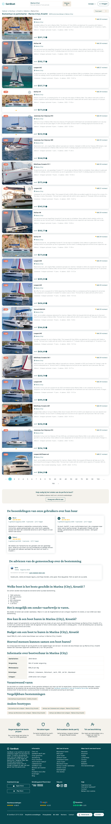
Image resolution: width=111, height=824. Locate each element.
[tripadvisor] (78, 802)
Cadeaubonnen (37, 763)
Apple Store (20, 786)
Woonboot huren (62, 763)
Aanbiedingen (61, 769)
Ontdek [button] (91, 4)
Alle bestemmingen (87, 765)
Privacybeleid (47, 814)
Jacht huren (61, 755)
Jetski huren (61, 761)
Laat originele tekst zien (37, 573)
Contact (84, 789)
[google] (43, 802)
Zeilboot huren (62, 757)
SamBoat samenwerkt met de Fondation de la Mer (71, 688)
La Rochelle (85, 757)
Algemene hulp (86, 785)
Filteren (66, 3)
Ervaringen (35, 774)
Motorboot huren (62, 751)
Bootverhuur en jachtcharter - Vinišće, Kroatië (23, 699)
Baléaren (84, 763)
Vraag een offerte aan (55, 499)
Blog (33, 776)
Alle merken (61, 772)
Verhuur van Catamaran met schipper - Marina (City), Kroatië (61, 708)
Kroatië (83, 761)
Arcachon (84, 753)
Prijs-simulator (37, 759)
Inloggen (104, 4)
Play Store (19, 791)
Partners (64, 814)
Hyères (83, 755)
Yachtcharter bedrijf (39, 761)
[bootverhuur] (8, 3)
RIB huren (60, 753)
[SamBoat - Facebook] (58, 785)
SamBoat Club (36, 765)
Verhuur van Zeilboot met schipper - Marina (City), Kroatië (66, 713)
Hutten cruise (61, 767)
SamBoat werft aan (38, 753)
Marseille (84, 751)
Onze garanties (37, 755)
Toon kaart (98, 11)
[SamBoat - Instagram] (61, 785)
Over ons (35, 751)
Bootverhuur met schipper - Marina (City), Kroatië (23, 708)
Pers (33, 769)
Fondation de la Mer (38, 772)
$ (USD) (98, 814)
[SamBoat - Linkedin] (65, 785)
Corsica (83, 759)
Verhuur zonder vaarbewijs (66, 765)
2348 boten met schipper (37, 677)
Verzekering (36, 757)
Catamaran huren (62, 759)
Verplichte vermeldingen (33, 814)
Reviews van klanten (39, 767)
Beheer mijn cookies (88, 791)
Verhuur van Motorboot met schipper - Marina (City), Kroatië (27, 713)
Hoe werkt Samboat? (88, 787)
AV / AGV (56, 814)
